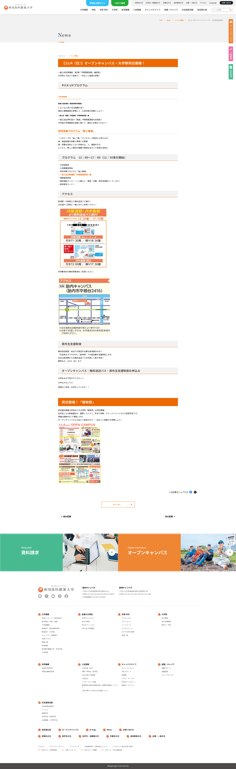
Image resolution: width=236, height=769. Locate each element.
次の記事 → (170, 516)
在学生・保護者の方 (153, 3)
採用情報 (45, 645)
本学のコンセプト (88, 618)
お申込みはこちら (65, 382)
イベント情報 (179, 20)
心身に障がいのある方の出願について (95, 690)
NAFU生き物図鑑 (88, 628)
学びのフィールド (88, 625)
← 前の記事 (66, 516)
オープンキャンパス (230, 33)
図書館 (124, 675)
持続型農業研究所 (48, 671)
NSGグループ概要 (90, 750)
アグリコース (126, 621)
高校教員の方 (178, 3)
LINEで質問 (120, 3)
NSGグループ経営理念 (49, 750)
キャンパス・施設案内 (49, 635)
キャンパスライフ (152, 10)
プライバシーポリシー (57, 746)
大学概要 (84, 10)
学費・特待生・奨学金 (89, 671)
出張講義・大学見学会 (49, 720)
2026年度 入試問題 (88, 675)
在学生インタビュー (129, 682)
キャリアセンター (168, 675)
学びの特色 (86, 621)
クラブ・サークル (128, 678)
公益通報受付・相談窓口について (95, 746)
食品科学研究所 (47, 668)
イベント (45, 710)
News (168, 20)
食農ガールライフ (128, 685)
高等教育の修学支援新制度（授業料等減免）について (100, 686)
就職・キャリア (171, 10)
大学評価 (45, 652)
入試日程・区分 (87, 668)
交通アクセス (46, 639)
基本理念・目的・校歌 (49, 621)
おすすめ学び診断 (128, 632)
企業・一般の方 (191, 3)
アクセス (203, 3)
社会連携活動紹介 (48, 706)
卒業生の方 (167, 3)
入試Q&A (85, 678)
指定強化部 (202, 10)
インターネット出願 (89, 682)
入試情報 (137, 10)
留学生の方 (139, 3)
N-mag (93, 730)
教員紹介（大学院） (49, 632)
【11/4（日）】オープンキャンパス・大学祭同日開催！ (206, 20)
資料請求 (230, 74)
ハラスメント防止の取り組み (122, 746)
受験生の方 (46, 736)
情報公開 (45, 642)
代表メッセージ (70, 750)
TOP (160, 20)
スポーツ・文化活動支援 (113, 750)
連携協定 (45, 713)
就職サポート (166, 668)
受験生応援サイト (97, 3)
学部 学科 (104, 10)
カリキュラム (126, 618)
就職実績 (165, 671)
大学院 (115, 10)
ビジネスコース (127, 628)
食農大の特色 (87, 614)
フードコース (126, 625)
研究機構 (125, 10)
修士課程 (165, 618)
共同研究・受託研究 (49, 716)
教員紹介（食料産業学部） (51, 628)
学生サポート (126, 671)
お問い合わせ (226, 3)
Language (213, 3)
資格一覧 (125, 635)
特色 (94, 10)
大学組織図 (46, 625)
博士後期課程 (166, 621)
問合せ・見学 (166, 625)
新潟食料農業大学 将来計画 (52, 649)
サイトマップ (74, 746)
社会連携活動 (187, 10)
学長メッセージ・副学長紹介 (52, 618)
